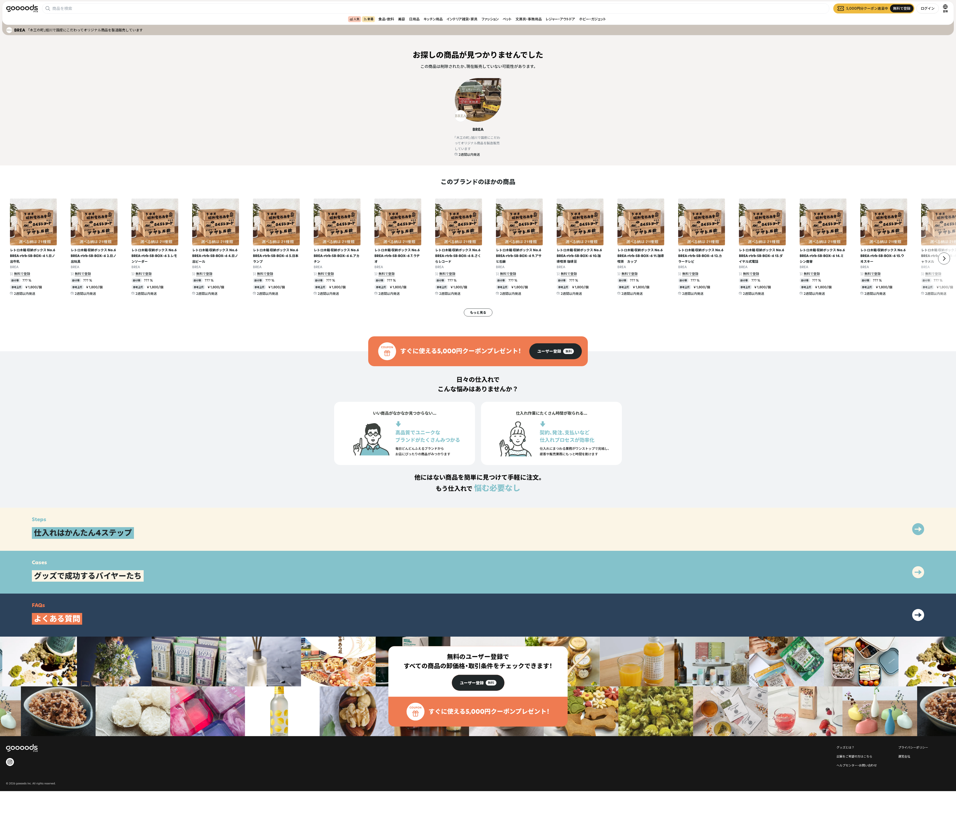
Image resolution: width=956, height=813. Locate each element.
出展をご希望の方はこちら (854, 756)
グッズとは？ (845, 747)
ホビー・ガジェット (592, 19)
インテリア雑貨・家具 (462, 19)
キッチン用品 (433, 19)
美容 (401, 19)
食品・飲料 (386, 19)
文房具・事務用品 (529, 19)
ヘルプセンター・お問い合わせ (856, 765)
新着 (370, 19)
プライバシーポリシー (913, 747)
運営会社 (904, 756)
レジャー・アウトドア (560, 19)
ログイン (928, 8)
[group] (555, 351)
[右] (944, 258)
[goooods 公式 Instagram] (10, 762)
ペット (507, 19)
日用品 (414, 19)
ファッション (490, 19)
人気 (356, 19)
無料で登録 (22, 273)
